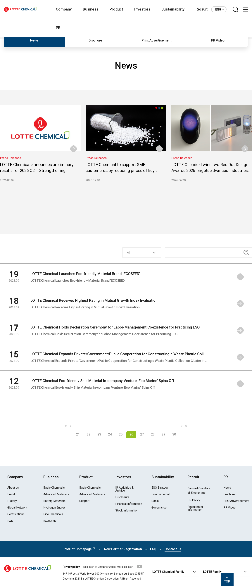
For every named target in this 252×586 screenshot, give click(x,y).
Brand (11, 494)
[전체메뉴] (245, 9)
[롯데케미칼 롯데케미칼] (20, 9)
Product (116, 9)
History (12, 500)
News (34, 40)
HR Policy (193, 500)
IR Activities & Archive (124, 489)
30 (174, 434)
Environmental (160, 494)
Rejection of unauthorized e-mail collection (108, 566)
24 (110, 434)
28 (153, 434)
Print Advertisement (156, 40)
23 (99, 434)
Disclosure (122, 497)
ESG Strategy (159, 487)
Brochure (95, 40)
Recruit (202, 9)
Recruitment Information (195, 508)
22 (88, 434)
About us (13, 487)
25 (120, 434)
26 (131, 434)
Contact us (173, 549)
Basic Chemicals (54, 487)
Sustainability (172, 9)
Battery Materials (54, 500)
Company (64, 9)
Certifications (16, 514)
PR (58, 27)
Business (91, 9)
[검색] (235, 9)
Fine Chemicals (53, 514)
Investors (142, 9)
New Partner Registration (123, 549)
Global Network (17, 507)
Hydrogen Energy (54, 507)
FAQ (153, 549)
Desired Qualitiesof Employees (198, 491)
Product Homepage (77, 549)
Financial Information (128, 503)
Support (84, 500)
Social (155, 500)
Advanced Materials (56, 494)
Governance (159, 507)
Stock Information (126, 510)
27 (142, 434)
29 (163, 434)
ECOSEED (49, 520)
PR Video (218, 40)
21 (78, 434)
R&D (10, 520)
